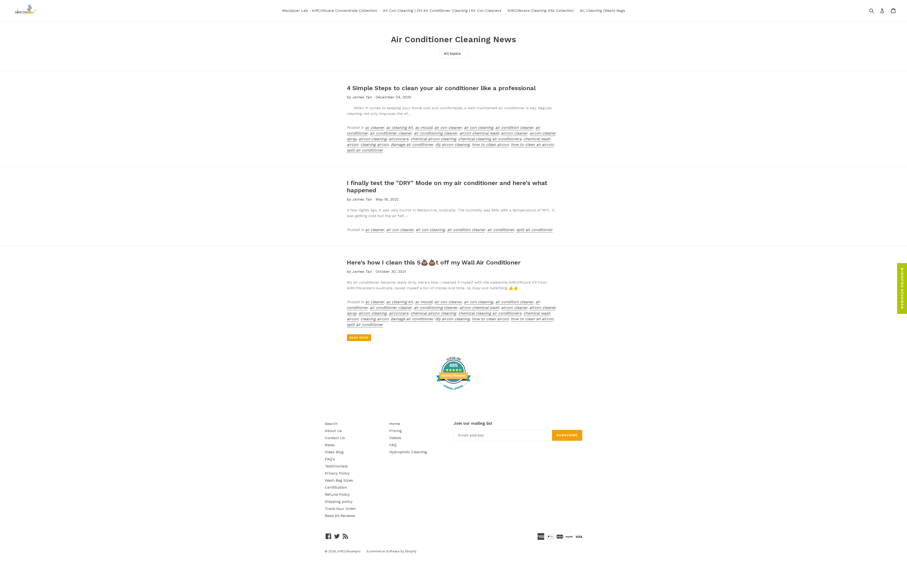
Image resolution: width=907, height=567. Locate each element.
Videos (395, 438)
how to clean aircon (490, 144)
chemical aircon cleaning (433, 139)
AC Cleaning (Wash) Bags (602, 10)
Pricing (395, 430)
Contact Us (335, 438)
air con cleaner (448, 127)
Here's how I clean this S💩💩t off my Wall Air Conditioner (434, 262)
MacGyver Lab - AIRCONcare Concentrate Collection (329, 10)
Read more (359, 337)
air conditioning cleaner (435, 133)
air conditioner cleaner (391, 133)
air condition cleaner (514, 127)
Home (394, 423)
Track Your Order (340, 508)
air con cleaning (478, 127)
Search (331, 423)
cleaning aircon (374, 144)
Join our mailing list (473, 423)
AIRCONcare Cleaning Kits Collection (540, 10)
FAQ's (330, 459)
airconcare (398, 139)
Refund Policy (337, 494)
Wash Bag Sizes (339, 480)
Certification (336, 487)
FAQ (393, 445)
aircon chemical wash (479, 133)
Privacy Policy (337, 473)
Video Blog (334, 452)
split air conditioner (365, 150)
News (330, 445)
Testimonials (336, 466)
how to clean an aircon (532, 144)
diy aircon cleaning (452, 144)
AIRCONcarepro (349, 551)
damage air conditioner (412, 144)
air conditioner (500, 229)
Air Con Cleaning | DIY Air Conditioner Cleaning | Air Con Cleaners (442, 10)
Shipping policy (338, 501)
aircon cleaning (373, 139)
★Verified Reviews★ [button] (902, 288)
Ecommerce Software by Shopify (391, 551)
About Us (333, 430)
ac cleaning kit (399, 127)
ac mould (423, 127)
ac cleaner (374, 127)
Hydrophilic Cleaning (408, 452)
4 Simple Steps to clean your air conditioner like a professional (441, 88)
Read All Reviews (340, 515)
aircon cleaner (514, 133)
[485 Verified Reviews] (453, 392)
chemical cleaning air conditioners (489, 139)
